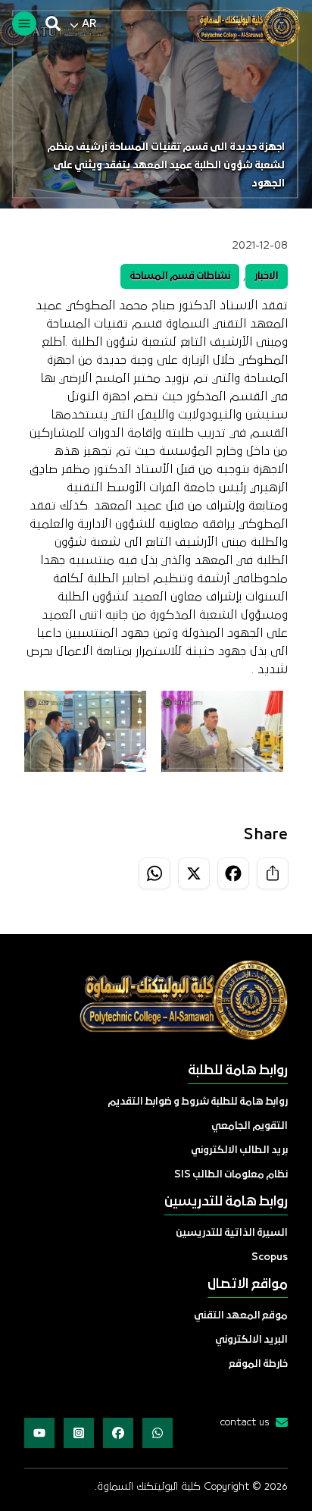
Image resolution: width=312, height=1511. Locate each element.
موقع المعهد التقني (241, 1315)
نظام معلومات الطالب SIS (231, 1174)
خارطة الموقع (258, 1364)
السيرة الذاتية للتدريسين (232, 1233)
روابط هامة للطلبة (238, 1071)
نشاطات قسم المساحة (179, 276)
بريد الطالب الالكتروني (239, 1150)
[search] (53, 23)
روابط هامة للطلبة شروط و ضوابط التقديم (198, 1102)
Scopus (269, 1257)
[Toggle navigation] (24, 23)
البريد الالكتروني (251, 1340)
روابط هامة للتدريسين (226, 1202)
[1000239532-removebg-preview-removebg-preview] (242, 26)
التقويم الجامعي (249, 1126)
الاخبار (266, 276)
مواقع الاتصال (247, 1284)
